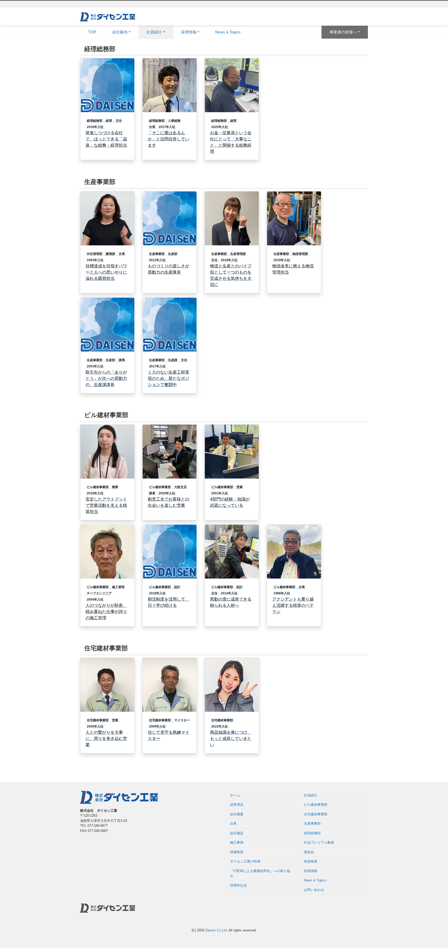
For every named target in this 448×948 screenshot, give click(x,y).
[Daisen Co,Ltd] (107, 16)
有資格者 (310, 861)
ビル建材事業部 (315, 805)
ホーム (235, 795)
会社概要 (236, 814)
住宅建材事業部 (315, 814)
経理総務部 (312, 833)
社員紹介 (310, 795)
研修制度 (236, 852)
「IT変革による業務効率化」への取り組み (260, 873)
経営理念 (236, 805)
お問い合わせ (314, 890)
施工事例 (236, 842)
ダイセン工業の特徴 (245, 861)
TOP (92, 32)
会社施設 (236, 833)
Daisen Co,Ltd (216, 930)
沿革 (233, 823)
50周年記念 (238, 885)
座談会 (309, 852)
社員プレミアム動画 (319, 842)
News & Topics (228, 32)
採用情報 (310, 871)
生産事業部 (312, 823)
